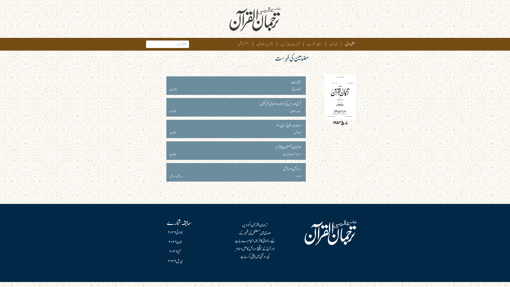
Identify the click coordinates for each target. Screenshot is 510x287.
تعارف (333, 44)
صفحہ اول (349, 44)
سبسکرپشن (243, 44)
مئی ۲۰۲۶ (175, 251)
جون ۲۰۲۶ (175, 242)
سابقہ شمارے (314, 44)
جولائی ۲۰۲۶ (175, 232)
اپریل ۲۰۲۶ (175, 261)
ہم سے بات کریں (290, 44)
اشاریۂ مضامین (265, 44)
